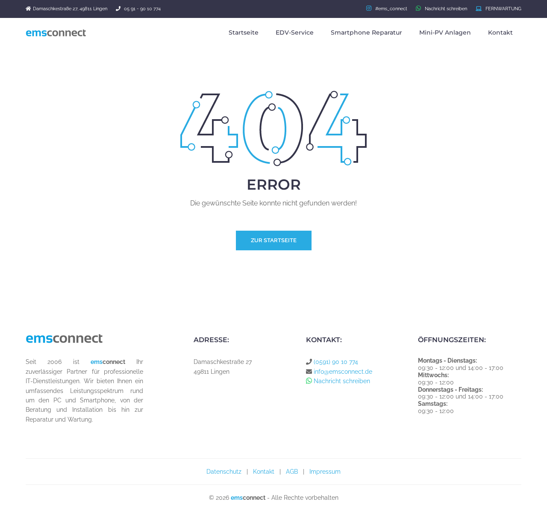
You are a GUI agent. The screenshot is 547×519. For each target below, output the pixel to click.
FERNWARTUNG (501, 9)
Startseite (244, 32)
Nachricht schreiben (444, 9)
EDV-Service (295, 32)
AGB (292, 471)
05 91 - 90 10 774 (142, 9)
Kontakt (500, 32)
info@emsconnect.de (343, 371)
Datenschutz (223, 471)
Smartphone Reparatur (366, 32)
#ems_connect (389, 9)
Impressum (325, 471)
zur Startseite (274, 240)
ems (97, 361)
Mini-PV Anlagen (445, 32)
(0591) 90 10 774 (336, 361)
